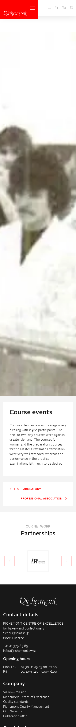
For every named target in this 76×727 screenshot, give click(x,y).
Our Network (12, 711)
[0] (56, 8)
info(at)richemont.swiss (19, 651)
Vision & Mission (14, 692)
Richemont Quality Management (26, 707)
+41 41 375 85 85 (15, 646)
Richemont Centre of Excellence (26, 697)
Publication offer (15, 716)
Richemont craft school (15, 13)
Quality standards (15, 702)
